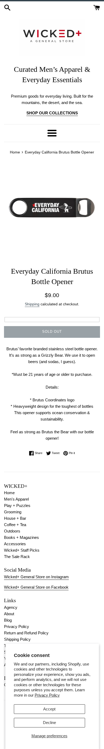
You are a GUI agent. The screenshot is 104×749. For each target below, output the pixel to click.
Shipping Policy (17, 639)
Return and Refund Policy (26, 633)
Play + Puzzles (17, 505)
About (9, 613)
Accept (49, 709)
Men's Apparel (16, 499)
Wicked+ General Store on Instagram (36, 577)
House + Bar (15, 518)
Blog (8, 620)
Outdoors (12, 531)
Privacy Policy (47, 695)
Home (9, 492)
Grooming (12, 512)
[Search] (7, 7)
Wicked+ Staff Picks (21, 550)
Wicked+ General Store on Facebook (36, 587)
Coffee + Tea (15, 524)
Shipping (32, 304)
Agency (10, 607)
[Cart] (96, 7)
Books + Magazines (21, 537)
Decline (49, 722)
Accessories (15, 544)
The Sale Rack (17, 556)
